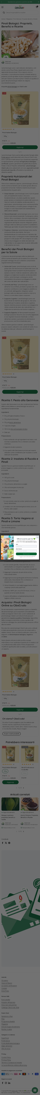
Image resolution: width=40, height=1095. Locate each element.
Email (17, 544)
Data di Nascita (19, 548)
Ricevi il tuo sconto (26, 553)
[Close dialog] (37, 537)
